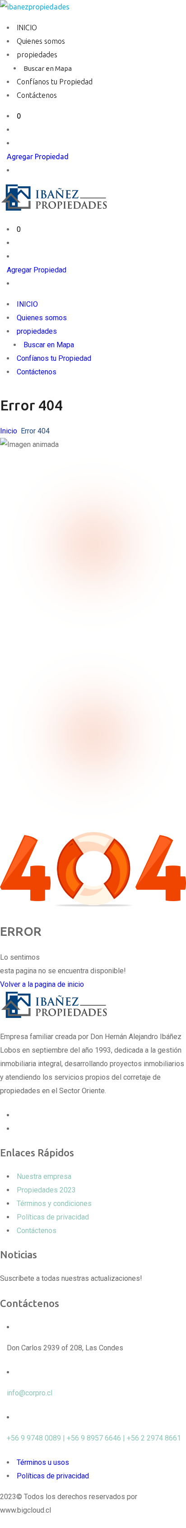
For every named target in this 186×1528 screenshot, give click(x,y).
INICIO (27, 27)
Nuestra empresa (44, 1176)
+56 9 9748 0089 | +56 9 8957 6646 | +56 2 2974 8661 (94, 1438)
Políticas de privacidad (53, 1217)
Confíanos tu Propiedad (55, 82)
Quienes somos (41, 41)
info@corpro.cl (29, 1393)
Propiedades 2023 (46, 1190)
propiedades (37, 55)
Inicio (8, 431)
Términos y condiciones (54, 1203)
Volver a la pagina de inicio (42, 984)
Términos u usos (43, 1462)
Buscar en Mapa (47, 68)
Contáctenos (37, 95)
